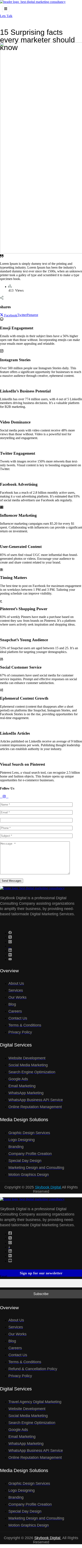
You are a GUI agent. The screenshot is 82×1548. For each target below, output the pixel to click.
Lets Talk (6, 16)
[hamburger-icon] (5, 9)
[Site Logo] (33, 2)
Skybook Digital (48, 1187)
